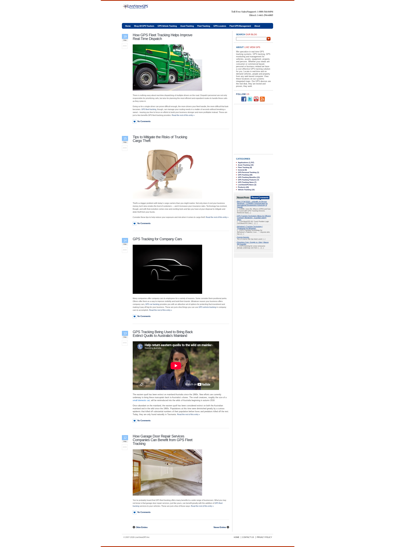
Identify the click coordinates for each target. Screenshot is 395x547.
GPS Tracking (243, 175)
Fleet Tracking (203, 26)
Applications (243, 162)
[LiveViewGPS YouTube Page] (256, 101)
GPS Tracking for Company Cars (157, 239)
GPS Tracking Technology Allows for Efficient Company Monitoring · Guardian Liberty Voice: (254, 217)
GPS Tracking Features (247, 180)
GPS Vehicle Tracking (167, 26)
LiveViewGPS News (246, 185)
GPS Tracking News (246, 182)
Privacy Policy (264, 537)
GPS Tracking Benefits (247, 177)
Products (241, 187)
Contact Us (248, 537)
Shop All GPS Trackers (144, 26)
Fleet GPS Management (240, 26)
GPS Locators (219, 26)
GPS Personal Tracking (247, 172)
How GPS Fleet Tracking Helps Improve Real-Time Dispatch (162, 37)
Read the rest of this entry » (183, 115)
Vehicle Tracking (244, 190)
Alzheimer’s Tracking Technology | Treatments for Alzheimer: (250, 227)
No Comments (143, 121)
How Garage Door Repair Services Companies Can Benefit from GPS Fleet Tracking (162, 440)
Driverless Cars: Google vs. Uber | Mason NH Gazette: (253, 243)
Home (236, 537)
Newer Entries (220, 527)
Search (269, 39)
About (257, 26)
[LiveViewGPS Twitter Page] (249, 101)
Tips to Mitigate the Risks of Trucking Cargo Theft (160, 139)
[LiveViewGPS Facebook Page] (243, 101)
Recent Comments (260, 197)
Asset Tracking (187, 26)
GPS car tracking (152, 304)
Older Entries (142, 527)
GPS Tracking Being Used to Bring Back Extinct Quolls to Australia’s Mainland (163, 334)
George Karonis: (243, 237)
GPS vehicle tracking (207, 307)
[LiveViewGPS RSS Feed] (262, 101)
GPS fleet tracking (148, 109)
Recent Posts (243, 197)
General (241, 170)
